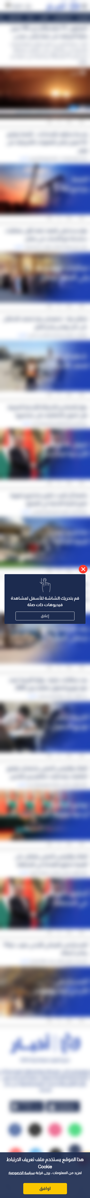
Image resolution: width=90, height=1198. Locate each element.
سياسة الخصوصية (21, 1173)
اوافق (45, 1188)
